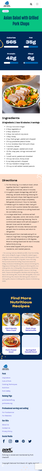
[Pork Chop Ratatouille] (31, 323)
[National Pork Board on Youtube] (16, 441)
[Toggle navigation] (37, 4)
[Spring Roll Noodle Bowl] (31, 345)
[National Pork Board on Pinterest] (23, 441)
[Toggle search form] (31, 4)
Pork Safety (6, 391)
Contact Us (6, 428)
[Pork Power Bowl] (11, 345)
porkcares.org (7, 403)
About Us (5, 425)
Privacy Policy (7, 431)
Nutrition (5, 388)
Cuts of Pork (6, 381)
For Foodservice (8, 412)
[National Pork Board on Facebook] (3, 441)
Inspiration (6, 378)
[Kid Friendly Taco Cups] (11, 323)
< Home (5, 11)
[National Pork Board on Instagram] (10, 441)
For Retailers (7, 416)
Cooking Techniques (9, 384)
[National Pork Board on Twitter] (30, 441)
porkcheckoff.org (8, 400)
